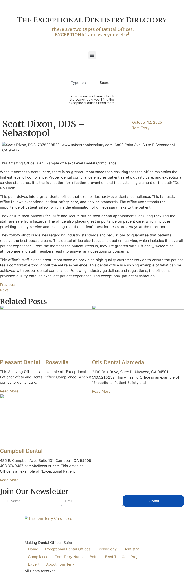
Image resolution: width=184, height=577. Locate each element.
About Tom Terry (60, 564)
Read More (9, 391)
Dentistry (131, 549)
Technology (107, 549)
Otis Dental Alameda (118, 362)
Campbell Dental (21, 451)
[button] (92, 55)
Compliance (38, 556)
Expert (33, 564)
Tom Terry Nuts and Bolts (76, 556)
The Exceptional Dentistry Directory (92, 20)
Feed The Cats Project (124, 556)
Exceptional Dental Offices (67, 549)
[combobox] (79, 83)
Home (33, 549)
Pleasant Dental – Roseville (34, 362)
